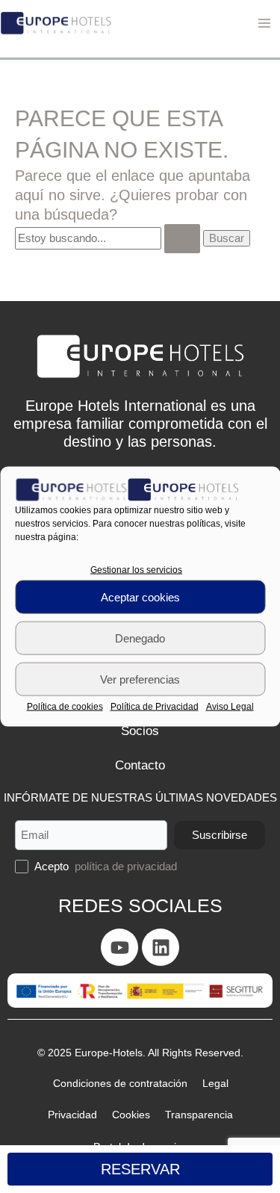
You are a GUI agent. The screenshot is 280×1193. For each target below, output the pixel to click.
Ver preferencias (140, 672)
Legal (181, 1114)
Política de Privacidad (155, 700)
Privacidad (231, 1114)
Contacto (140, 797)
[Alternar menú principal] (264, 23)
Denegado (140, 631)
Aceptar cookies (140, 590)
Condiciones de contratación (90, 1114)
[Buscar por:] (101, 238)
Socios (140, 763)
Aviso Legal (226, 700)
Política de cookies (68, 700)
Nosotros (140, 728)
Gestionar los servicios (136, 563)
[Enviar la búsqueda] (167, 238)
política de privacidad (132, 897)
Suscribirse (212, 866)
